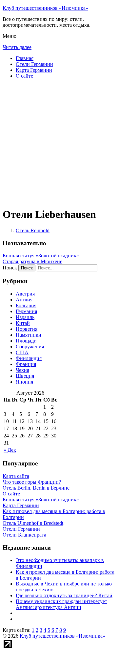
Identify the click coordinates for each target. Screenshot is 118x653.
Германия (26, 311)
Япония (24, 382)
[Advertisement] (59, 143)
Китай (23, 323)
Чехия (22, 370)
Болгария (26, 305)
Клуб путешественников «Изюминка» (45, 8)
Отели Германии (34, 64)
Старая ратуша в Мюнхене (32, 261)
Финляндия (29, 358)
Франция (26, 364)
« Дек (10, 450)
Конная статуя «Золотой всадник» (41, 255)
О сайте (24, 76)
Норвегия (26, 329)
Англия (24, 299)
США (22, 352)
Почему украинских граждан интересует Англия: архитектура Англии (61, 604)
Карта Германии (34, 70)
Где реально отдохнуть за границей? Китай (64, 595)
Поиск (10, 267)
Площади (26, 340)
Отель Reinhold (32, 230)
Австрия (25, 293)
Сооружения (30, 346)
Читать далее (17, 47)
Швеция (25, 376)
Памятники (28, 335)
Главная (24, 58)
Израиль (25, 317)
